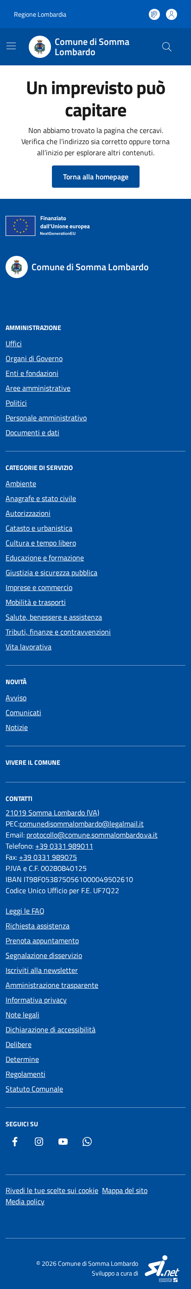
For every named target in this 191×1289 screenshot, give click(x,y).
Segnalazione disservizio (44, 955)
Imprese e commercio (39, 587)
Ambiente (21, 483)
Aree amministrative (38, 388)
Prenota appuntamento (42, 940)
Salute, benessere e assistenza (54, 616)
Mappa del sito (124, 1190)
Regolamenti (25, 1073)
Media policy (25, 1201)
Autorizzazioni (28, 513)
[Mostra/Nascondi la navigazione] (11, 45)
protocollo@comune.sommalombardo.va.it (92, 834)
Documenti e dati (32, 432)
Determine (22, 1059)
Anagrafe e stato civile (41, 498)
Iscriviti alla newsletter (42, 970)
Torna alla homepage (95, 176)
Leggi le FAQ (25, 910)
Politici (16, 402)
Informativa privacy (36, 999)
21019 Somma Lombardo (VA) (52, 812)
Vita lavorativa (28, 646)
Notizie (17, 727)
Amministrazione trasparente (52, 985)
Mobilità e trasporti (36, 602)
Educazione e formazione (45, 557)
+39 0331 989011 (64, 845)
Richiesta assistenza (38, 925)
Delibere (19, 1044)
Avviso (16, 697)
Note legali (22, 1014)
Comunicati (23, 712)
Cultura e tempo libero (41, 542)
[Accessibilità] (154, 14)
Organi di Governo (34, 358)
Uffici (14, 343)
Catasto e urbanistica (39, 527)
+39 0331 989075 (48, 857)
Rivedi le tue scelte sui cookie (52, 1190)
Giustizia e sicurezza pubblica (51, 572)
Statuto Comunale (34, 1088)
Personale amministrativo (46, 417)
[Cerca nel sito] (167, 47)
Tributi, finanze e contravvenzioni (58, 631)
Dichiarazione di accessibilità (51, 1029)
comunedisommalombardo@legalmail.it (81, 823)
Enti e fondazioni (32, 373)
